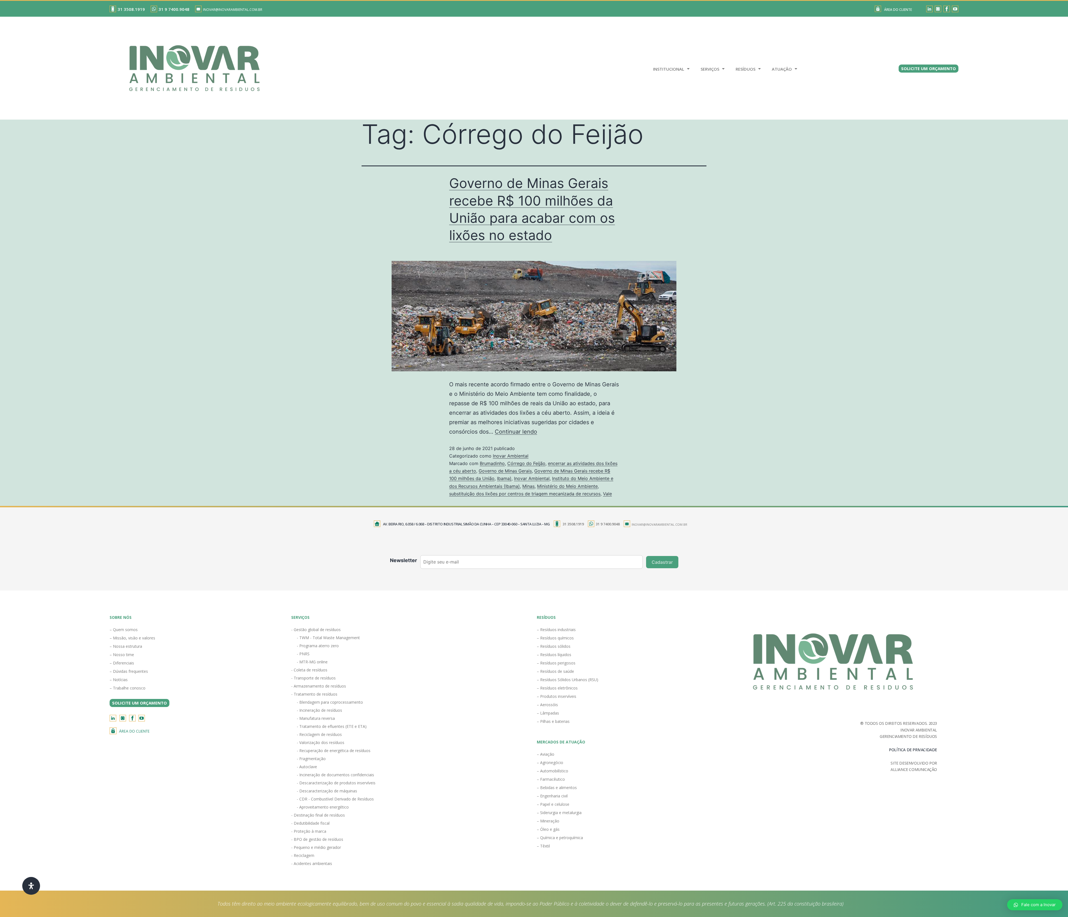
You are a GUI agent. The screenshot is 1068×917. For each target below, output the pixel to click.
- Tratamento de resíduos (314, 694)
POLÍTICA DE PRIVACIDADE (913, 749)
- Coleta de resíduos (309, 670)
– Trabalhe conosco (127, 688)
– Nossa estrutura (126, 646)
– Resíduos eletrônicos (557, 688)
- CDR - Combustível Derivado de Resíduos (335, 799)
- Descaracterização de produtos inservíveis (336, 782)
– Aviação (545, 754)
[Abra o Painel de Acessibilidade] (31, 886)
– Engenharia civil (552, 796)
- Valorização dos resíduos (320, 742)
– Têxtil (543, 846)
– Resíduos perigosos (556, 663)
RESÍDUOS (745, 69)
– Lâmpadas (548, 713)
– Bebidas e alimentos (557, 787)
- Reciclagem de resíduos (319, 734)
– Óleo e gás (548, 829)
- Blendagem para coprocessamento (330, 702)
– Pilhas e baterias (553, 721)
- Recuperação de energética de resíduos (333, 750)
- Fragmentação (311, 758)
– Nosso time (122, 654)
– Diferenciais (122, 663)
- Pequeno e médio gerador (316, 847)
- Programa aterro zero (318, 645)
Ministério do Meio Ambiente (567, 486)
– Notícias (119, 679)
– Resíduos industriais (556, 629)
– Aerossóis (547, 704)
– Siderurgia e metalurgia (559, 812)
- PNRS (303, 653)
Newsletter (403, 560)
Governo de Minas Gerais (505, 471)
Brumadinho (492, 463)
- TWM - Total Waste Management (328, 637)
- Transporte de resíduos (313, 678)
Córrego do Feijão (526, 463)
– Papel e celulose (553, 804)
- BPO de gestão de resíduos (317, 839)
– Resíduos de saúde (555, 671)
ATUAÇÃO (782, 69)
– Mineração (548, 821)
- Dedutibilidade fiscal (310, 823)
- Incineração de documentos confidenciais (335, 774)
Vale (607, 493)
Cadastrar (662, 562)
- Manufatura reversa (316, 718)
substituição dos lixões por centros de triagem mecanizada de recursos (524, 493)
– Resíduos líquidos (554, 654)
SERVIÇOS (710, 69)
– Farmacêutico (551, 779)
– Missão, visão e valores (132, 638)
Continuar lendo (516, 431)
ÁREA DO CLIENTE (898, 9)
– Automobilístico (552, 770)
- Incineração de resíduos (319, 710)
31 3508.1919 (131, 9)
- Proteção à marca (308, 831)
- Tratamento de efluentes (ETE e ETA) (332, 726)
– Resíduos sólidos (553, 646)
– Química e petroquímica (560, 837)
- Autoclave (307, 766)
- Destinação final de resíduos (318, 815)
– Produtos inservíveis (556, 696)
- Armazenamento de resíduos (318, 686)
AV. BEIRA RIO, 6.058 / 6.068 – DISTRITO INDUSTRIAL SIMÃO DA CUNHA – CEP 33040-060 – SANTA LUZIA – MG (466, 524)
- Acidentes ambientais (311, 863)
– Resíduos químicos (555, 638)
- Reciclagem (302, 855)
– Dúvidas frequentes (129, 671)
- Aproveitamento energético (323, 807)
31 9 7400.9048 (174, 9)
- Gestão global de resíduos (316, 629)
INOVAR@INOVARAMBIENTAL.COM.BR (232, 9)
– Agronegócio (550, 762)
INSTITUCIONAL (668, 69)
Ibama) (504, 478)
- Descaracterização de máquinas (327, 791)
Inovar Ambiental (510, 456)
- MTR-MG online (312, 661)
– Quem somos (124, 629)
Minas (528, 486)
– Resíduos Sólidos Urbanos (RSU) (567, 679)
